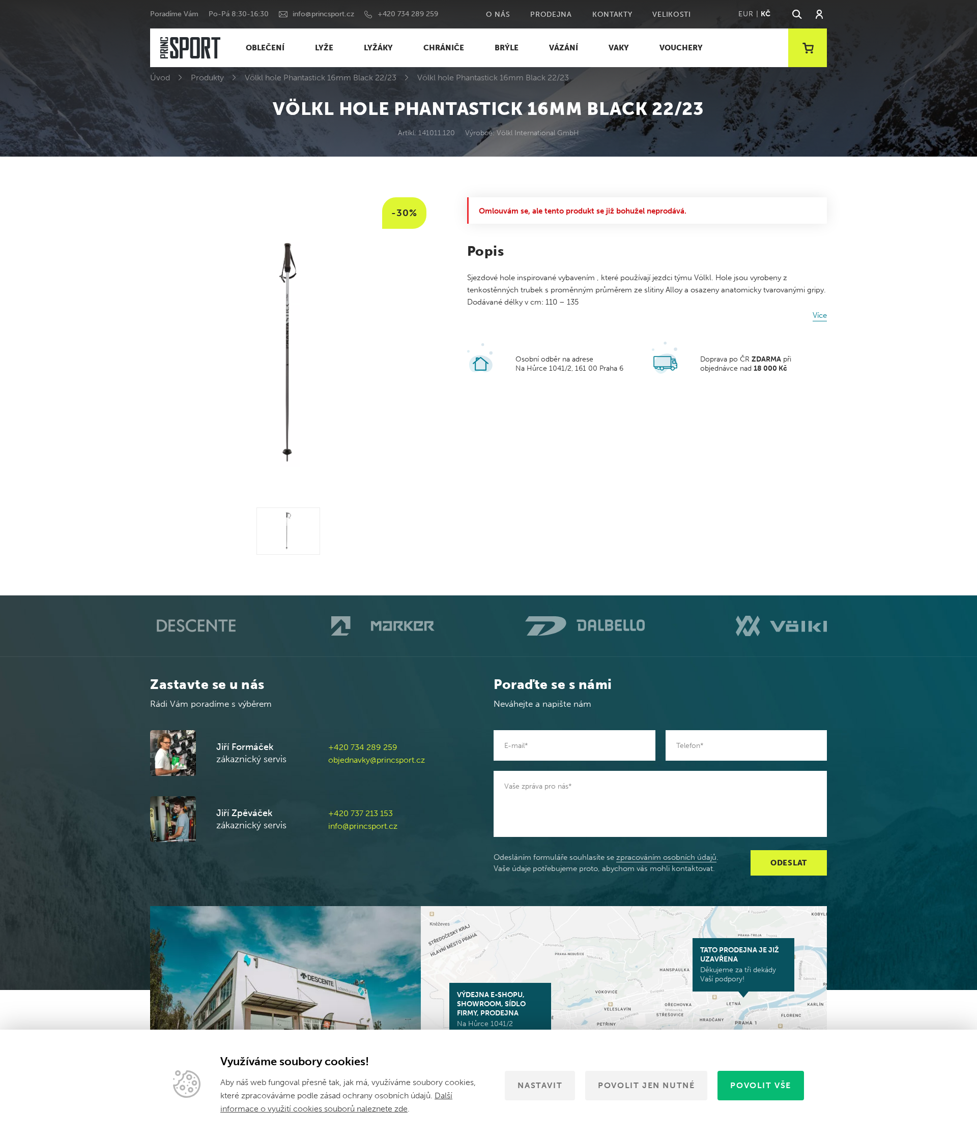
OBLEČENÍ (265, 47)
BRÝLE (507, 47)
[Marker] (383, 626)
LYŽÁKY (378, 47)
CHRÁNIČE (443, 47)
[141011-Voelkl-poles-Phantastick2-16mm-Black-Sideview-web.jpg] (288, 531)
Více (820, 315)
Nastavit (540, 1085)
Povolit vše (760, 1085)
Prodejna (551, 14)
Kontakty (612, 14)
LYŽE (324, 47)
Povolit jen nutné (646, 1085)
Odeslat (788, 862)
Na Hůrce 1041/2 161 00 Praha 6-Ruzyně (495, 1013)
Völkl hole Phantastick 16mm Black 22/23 (320, 77)
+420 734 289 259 (408, 14)
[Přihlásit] (819, 14)
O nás (498, 14)
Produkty (207, 77)
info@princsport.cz (323, 14)
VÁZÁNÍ (563, 47)
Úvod (160, 77)
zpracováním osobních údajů (666, 857)
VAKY (619, 47)
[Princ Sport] (190, 48)
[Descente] (195, 626)
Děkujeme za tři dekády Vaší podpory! (739, 964)
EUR (745, 14)
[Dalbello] (585, 625)
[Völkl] (781, 626)
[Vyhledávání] (796, 14)
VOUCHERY (681, 47)
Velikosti (671, 14)
